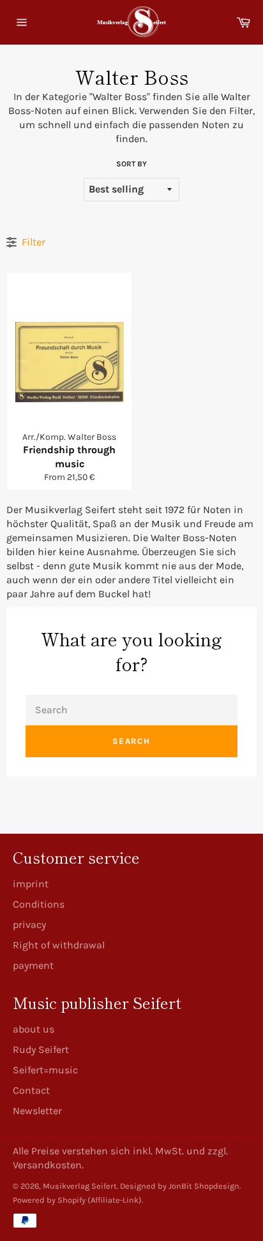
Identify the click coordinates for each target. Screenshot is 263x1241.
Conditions (38, 904)
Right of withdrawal (59, 945)
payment (33, 965)
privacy (29, 924)
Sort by (131, 163)
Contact (31, 1090)
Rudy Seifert (41, 1049)
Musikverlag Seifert (80, 1186)
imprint (31, 884)
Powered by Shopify (49, 1200)
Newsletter (37, 1111)
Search (131, 741)
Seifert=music (45, 1070)
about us (33, 1029)
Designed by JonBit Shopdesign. (180, 1186)
